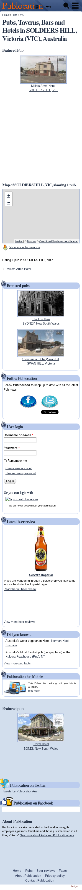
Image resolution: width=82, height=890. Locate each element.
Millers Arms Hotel (19, 269)
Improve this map (67, 241)
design (74, 886)
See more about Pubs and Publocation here (47, 835)
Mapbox (31, 241)
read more (34, 690)
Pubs (14, 14)
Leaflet (19, 241)
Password (12, 448)
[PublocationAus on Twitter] (49, 407)
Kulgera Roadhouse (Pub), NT (25, 656)
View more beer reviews (19, 622)
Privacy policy (55, 875)
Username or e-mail (18, 435)
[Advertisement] (17, 605)
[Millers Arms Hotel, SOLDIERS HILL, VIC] (43, 81)
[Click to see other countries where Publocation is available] (48, 7)
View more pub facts (17, 663)
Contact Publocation (39, 880)
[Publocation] (23, 9)
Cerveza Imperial (41, 575)
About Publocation (28, 875)
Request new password (20, 473)
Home (5, 14)
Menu (75, 5)
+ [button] (8, 195)
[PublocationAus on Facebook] (28, 407)
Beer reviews (45, 870)
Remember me (17, 460)
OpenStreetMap (48, 241)
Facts (63, 870)
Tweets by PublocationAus (19, 791)
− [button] (8, 202)
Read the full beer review (20, 589)
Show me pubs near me (24, 247)
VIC (22, 14)
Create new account (18, 468)
